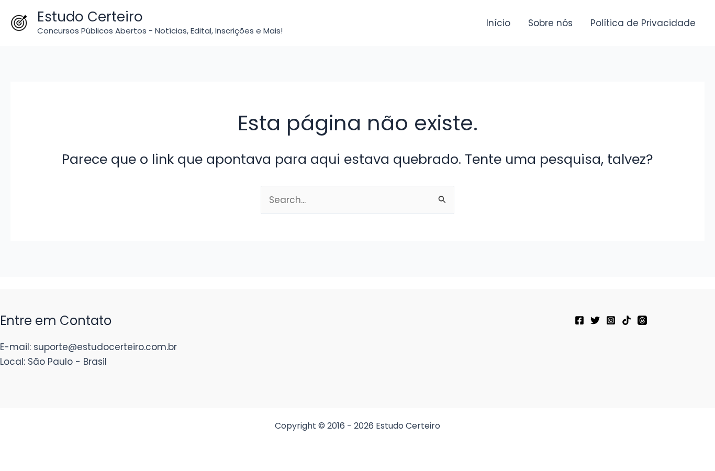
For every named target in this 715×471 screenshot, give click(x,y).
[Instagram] (611, 320)
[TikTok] (626, 320)
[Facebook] (579, 320)
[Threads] (642, 320)
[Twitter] (595, 320)
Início (498, 23)
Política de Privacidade (643, 23)
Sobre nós (550, 23)
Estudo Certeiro (90, 16)
